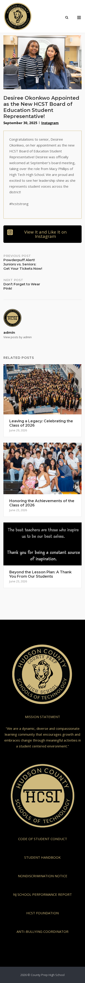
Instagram (50, 123)
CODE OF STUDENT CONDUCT (42, 838)
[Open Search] (67, 18)
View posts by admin (17, 337)
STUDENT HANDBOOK (42, 857)
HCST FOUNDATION (42, 913)
